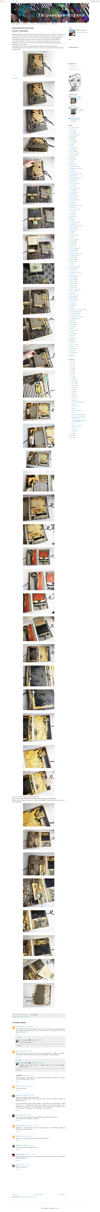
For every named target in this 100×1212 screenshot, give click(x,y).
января (73, 430)
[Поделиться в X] (34, 1015)
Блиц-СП (72, 149)
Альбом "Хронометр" (76, 410)
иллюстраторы (73, 200)
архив (71, 144)
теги (71, 332)
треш (71, 339)
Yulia (17, 1165)
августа (74, 387)
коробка (72, 216)
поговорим (72, 268)
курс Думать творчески (75, 226)
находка (72, 246)
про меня (72, 278)
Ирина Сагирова (20, 1125)
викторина (72, 172)
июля (73, 389)
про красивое (73, 276)
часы (71, 346)
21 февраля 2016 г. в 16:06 (26, 1051)
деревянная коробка (74, 177)
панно (71, 263)
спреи (71, 320)
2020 (71, 368)
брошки (72, 159)
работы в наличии (74, 289)
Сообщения (73, 66)
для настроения (73, 188)
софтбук (72, 306)
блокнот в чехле (74, 153)
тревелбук (72, 337)
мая (73, 393)
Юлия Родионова (24, 1040)
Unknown (18, 1136)
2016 (71, 377)
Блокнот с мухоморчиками (77, 402)
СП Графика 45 (73, 313)
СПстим (72, 322)
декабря (74, 378)
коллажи (72, 213)
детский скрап (73, 179)
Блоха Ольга (19, 1095)
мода (71, 237)
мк (70, 233)
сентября (74, 385)
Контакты (32, 23)
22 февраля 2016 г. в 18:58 (27, 1136)
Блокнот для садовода (79, 99)
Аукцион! (73, 408)
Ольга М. (18, 1086)
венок (71, 170)
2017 (71, 374)
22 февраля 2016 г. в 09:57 (24, 1115)
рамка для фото (73, 294)
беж (71, 146)
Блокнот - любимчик (76, 426)
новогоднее (73, 250)
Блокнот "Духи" (75, 406)
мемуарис (72, 229)
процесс (72, 283)
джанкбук (72, 181)
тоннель (72, 335)
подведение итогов (74, 272)
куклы (71, 220)
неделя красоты (73, 248)
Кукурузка (18, 1145)
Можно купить (25, 23)
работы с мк (73, 291)
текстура (72, 333)
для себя (72, 190)
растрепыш (72, 298)
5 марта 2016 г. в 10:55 (30, 1154)
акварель (72, 129)
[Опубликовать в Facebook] (35, 1015)
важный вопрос (74, 166)
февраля (74, 400)
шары (71, 356)
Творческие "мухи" (75, 118)
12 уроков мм (73, 127)
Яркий (73, 412)
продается (22, 1016)
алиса (71, 131)
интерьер (72, 203)
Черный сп (72, 352)
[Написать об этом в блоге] (32, 1015)
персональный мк (74, 266)
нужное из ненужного (75, 253)
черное (71, 350)
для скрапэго (73, 192)
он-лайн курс (73, 255)
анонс (71, 138)
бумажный (72, 164)
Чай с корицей (74, 107)
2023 (71, 362)
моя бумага (72, 240)
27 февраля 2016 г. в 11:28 (28, 1145)
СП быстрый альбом (75, 311)
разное (71, 292)
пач (71, 265)
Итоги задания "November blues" (81, 109)
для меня (72, 185)
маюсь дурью (73, 227)
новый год (72, 252)
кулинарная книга (74, 222)
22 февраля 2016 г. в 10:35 (31, 1125)
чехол (71, 354)
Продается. (15, 78)
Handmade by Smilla (75, 97)
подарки (72, 270)
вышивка (72, 175)
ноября (73, 381)
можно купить (73, 239)
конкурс (72, 214)
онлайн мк (72, 257)
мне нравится (73, 235)
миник (71, 231)
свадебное (72, 304)
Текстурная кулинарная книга (78, 414)
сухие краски (73, 330)
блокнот (72, 151)
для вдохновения (74, 183)
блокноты (72, 155)
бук (71, 161)
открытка (72, 259)
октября (74, 383)
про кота (72, 274)
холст (71, 343)
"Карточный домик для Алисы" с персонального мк (78, 421)
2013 (71, 437)
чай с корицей (73, 345)
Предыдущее (62, 1194)
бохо (71, 157)
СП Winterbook (54, 23)
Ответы (19, 1037)
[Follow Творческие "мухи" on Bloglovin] (75, 91)
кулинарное (73, 224)
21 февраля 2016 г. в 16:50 (37, 1040)
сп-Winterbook (73, 318)
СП (71, 307)
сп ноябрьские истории (75, 317)
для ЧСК (72, 194)
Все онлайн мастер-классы (43, 23)
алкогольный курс (74, 134)
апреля (73, 396)
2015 (71, 433)
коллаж (72, 211)
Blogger (57, 1208)
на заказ (72, 244)
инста (71, 201)
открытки (72, 261)
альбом (18, 1016)
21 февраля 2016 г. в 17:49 (28, 1075)
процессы (72, 285)
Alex (17, 1115)
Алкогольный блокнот (75, 119)
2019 (71, 370)
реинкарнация (73, 300)
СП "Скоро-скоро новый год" (77, 309)
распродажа (73, 296)
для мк (71, 187)
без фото (72, 148)
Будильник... (74, 404)
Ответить (18, 1034)
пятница (72, 287)
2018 (71, 372)
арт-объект (72, 140)
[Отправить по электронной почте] (31, 1015)
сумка (71, 328)
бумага (71, 162)
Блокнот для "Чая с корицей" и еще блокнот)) (78, 417)
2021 (71, 366)
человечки (72, 348)
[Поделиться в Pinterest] (37, 1015)
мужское (72, 242)
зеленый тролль (74, 196)
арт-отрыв (72, 142)
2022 (71, 364)
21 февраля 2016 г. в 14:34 (31, 1026)
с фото (71, 302)
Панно (73, 423)
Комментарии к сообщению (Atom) (28, 1197)
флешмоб (72, 341)
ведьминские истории (75, 168)
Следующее (15, 1194)
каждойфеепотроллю (75, 205)
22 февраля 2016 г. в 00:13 (27, 1086)
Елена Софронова (20, 1026)
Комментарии (74, 69)
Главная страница (16, 23)
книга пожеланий (74, 209)
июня (73, 391)
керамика (72, 207)
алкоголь (72, 133)
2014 (71, 435)
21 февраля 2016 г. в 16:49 (37, 1063)
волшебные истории (75, 174)
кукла (71, 218)
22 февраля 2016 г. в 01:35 (29, 1095)
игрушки (72, 198)
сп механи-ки (73, 315)
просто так (72, 281)
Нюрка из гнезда (20, 1154)
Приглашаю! (74, 428)
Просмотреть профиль (81, 32)
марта (73, 398)
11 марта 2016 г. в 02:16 (24, 1165)
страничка (72, 326)
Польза (17, 1051)
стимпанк (27, 1016)
